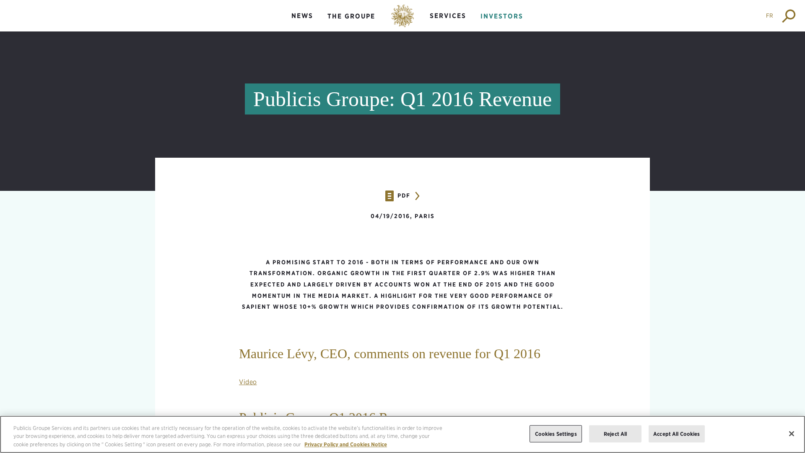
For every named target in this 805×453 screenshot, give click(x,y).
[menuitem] (302, 23)
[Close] (791, 433)
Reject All (615, 433)
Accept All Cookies (676, 433)
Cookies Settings (556, 433)
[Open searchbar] (789, 16)
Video (248, 382)
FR (769, 15)
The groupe (351, 16)
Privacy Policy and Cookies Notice (345, 444)
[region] (402, 434)
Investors (501, 16)
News (302, 16)
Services (448, 16)
